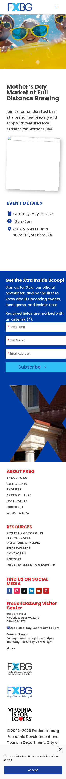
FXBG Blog (15, 507)
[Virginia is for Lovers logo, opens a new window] (20, 721)
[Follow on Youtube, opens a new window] (39, 591)
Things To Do (17, 478)
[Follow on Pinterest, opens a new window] (46, 591)
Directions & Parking (23, 543)
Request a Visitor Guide (25, 533)
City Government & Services (29, 565)
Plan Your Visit (18, 538)
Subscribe (33, 367)
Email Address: (19, 353)
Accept (33, 770)
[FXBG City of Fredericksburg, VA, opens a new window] (20, 699)
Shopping (14, 489)
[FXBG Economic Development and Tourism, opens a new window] (20, 676)
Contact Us (16, 553)
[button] (60, 749)
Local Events (17, 501)
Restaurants (17, 484)
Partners (14, 559)
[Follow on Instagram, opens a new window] (17, 591)
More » (11, 648)
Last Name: (16, 340)
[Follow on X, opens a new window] (24, 591)
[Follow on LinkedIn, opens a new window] (31, 591)
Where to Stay (18, 513)
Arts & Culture (19, 495)
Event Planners (18, 547)
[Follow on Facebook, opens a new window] (9, 591)
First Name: (16, 327)
